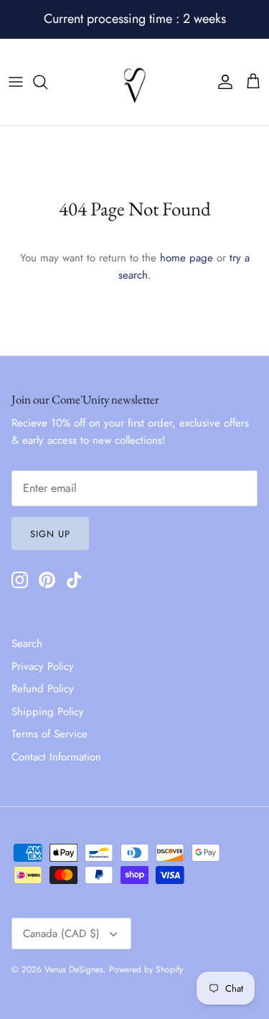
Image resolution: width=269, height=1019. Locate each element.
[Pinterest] (47, 580)
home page (186, 258)
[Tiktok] (74, 580)
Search (26, 643)
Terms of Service (49, 734)
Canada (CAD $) (61, 933)
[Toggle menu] (16, 82)
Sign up (50, 534)
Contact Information (56, 757)
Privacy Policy (42, 666)
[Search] (47, 82)
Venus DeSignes (73, 969)
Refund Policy (42, 689)
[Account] (221, 82)
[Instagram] (19, 580)
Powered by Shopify (146, 969)
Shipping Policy (47, 712)
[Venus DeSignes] (135, 82)
